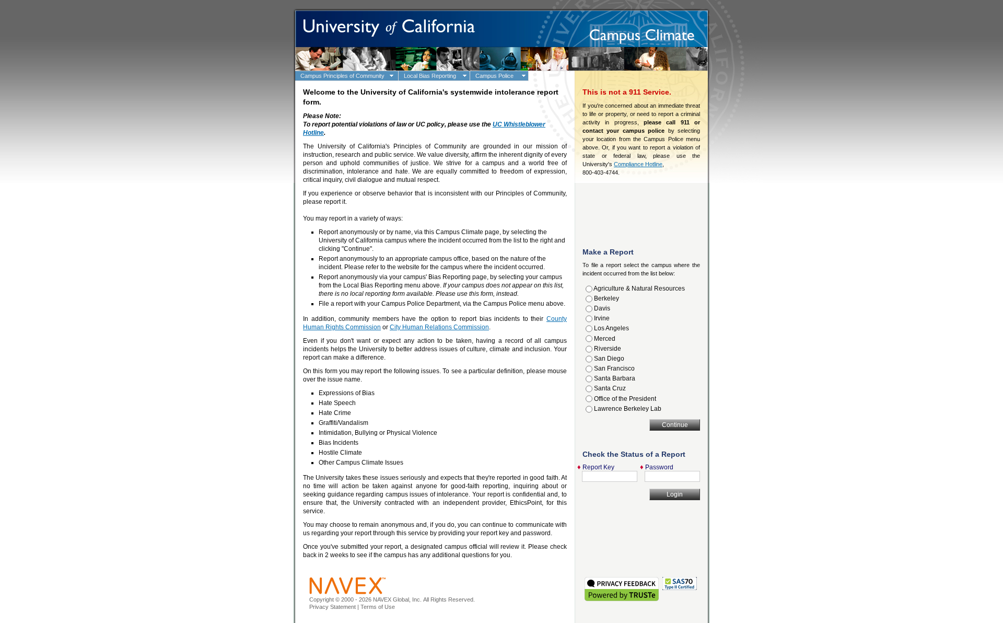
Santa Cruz (609, 388)
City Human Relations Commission (439, 327)
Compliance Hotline (638, 164)
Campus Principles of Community (342, 76)
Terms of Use (377, 607)
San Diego (608, 358)
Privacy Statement (332, 607)
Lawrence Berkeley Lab (626, 408)
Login (675, 494)
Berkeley (605, 298)
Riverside (606, 348)
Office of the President (624, 398)
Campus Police (494, 76)
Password (659, 467)
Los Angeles (610, 328)
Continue (675, 425)
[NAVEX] (347, 585)
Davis (601, 308)
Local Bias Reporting (430, 76)
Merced (603, 338)
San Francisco (613, 368)
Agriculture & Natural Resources (638, 288)
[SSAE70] (679, 585)
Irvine (601, 318)
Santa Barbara (613, 378)
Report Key (598, 467)
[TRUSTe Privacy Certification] (622, 585)
